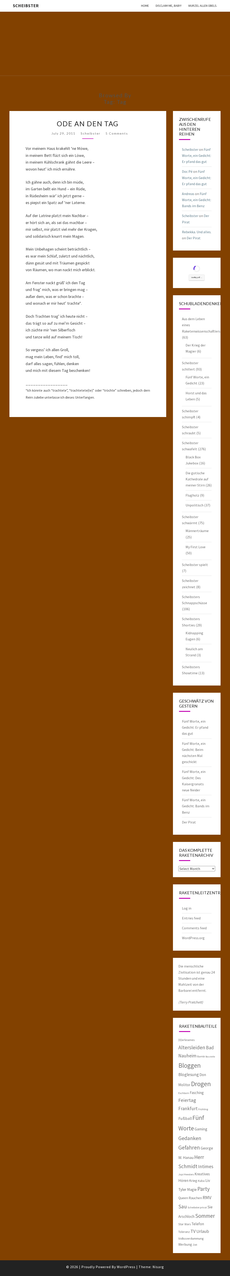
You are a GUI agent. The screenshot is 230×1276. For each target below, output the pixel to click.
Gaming (201, 1129)
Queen (183, 1198)
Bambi (201, 1056)
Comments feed (194, 928)
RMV (207, 1197)
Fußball (185, 1118)
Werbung (185, 1244)
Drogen (201, 1084)
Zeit (195, 1244)
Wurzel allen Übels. (202, 6)
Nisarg (158, 1267)
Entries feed (191, 918)
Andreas (188, 193)
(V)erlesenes (186, 1040)
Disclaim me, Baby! (168, 6)
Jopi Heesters (186, 1174)
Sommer (205, 1215)
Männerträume (197, 530)
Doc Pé (187, 171)
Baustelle (210, 1056)
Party (203, 1188)
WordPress (126, 1267)
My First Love (196, 547)
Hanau (188, 1157)
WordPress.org (193, 938)
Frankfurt (188, 1108)
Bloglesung (188, 1074)
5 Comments (117, 133)
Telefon (197, 1223)
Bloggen (189, 1065)
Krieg (193, 1180)
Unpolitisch (194, 505)
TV (193, 1231)
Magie (192, 1189)
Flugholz (192, 495)
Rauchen (195, 1198)
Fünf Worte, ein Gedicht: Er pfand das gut (196, 155)
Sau (182, 1206)
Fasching (197, 1092)
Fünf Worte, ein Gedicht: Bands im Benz (196, 199)
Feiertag (187, 1100)
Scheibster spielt (195, 564)
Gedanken (189, 1138)
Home (145, 6)
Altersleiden (191, 1047)
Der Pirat (194, 238)
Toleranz (184, 1232)
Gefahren (189, 1147)
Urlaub (202, 1231)
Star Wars (184, 1224)
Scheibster (26, 5)
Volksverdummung (191, 1238)
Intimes (205, 1166)
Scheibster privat (197, 1207)
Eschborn (183, 1093)
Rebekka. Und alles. (196, 232)
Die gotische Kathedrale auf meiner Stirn (197, 479)
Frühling (203, 1109)
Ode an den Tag (88, 124)
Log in (186, 908)
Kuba (201, 1181)
